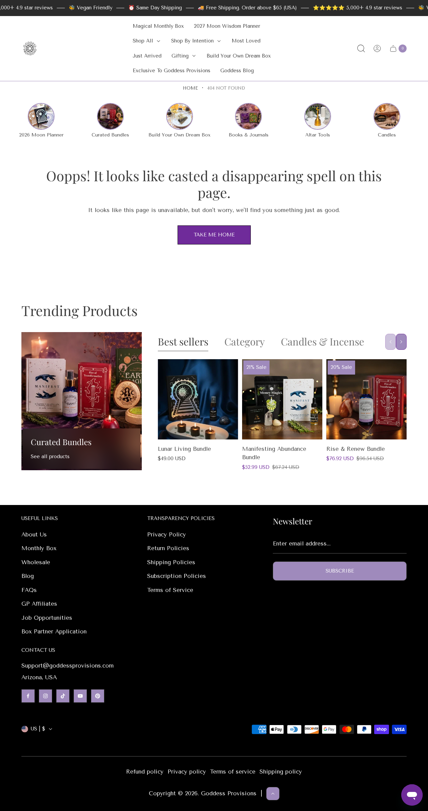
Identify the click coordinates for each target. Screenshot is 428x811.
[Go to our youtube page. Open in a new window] (80, 696)
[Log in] (377, 48)
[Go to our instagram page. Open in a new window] (45, 696)
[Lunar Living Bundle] (198, 399)
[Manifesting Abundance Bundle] (282, 399)
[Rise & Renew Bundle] (366, 399)
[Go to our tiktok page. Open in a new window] (63, 696)
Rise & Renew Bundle (355, 448)
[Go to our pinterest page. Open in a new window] (97, 696)
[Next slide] (401, 342)
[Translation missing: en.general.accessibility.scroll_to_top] (273, 793)
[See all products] (81, 401)
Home (190, 88)
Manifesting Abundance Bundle (274, 453)
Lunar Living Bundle (184, 448)
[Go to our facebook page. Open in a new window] (28, 696)
